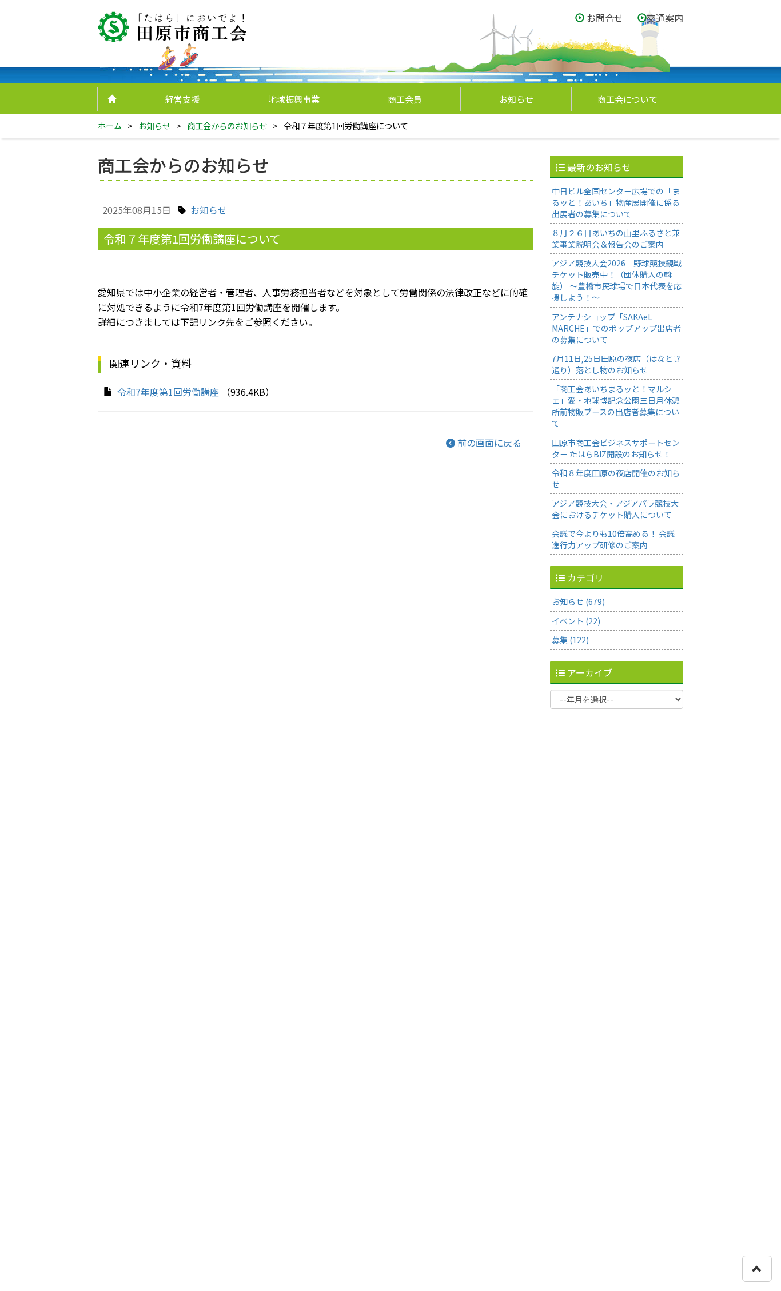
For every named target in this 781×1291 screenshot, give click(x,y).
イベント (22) (576, 621)
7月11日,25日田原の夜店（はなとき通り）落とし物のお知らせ (616, 364)
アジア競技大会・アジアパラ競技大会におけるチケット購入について (615, 508)
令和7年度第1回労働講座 (168, 392)
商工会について (627, 99)
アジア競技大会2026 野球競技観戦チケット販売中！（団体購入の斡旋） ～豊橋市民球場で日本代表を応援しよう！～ (617, 280)
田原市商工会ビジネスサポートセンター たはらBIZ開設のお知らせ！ (616, 448)
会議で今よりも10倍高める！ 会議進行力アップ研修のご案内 (613, 539)
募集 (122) (570, 640)
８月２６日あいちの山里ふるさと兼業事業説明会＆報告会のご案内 (616, 238)
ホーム (110, 125)
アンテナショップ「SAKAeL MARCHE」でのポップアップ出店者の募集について (616, 328)
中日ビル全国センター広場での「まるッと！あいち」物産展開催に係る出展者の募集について (616, 202)
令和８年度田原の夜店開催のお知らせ (616, 478)
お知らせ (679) (578, 601)
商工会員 (405, 99)
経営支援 (182, 99)
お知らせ (516, 99)
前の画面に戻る (488, 442)
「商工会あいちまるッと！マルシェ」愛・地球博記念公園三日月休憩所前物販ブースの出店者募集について (616, 406)
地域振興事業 (294, 99)
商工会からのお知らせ (227, 125)
